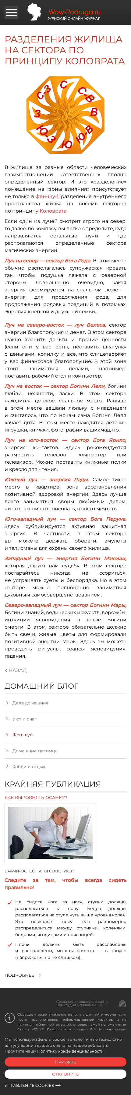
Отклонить (65, 1074)
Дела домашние (30, 703)
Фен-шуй (22, 734)
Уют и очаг (24, 719)
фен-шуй (47, 196)
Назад (18, 670)
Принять (65, 1062)
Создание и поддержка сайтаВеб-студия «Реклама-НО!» (82, 1003)
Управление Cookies (29, 1085)
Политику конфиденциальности (70, 1051)
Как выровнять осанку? (36, 797)
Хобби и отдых (28, 766)
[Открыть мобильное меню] (11, 12)
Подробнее (19, 975)
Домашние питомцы (35, 751)
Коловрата (53, 211)
